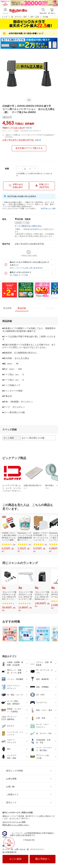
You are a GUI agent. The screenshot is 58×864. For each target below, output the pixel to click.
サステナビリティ (37, 849)
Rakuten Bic (18, 11)
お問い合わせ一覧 (22, 849)
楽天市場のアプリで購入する (29, 148)
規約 (54, 208)
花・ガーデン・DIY (19, 17)
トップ (4, 17)
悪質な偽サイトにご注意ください (15, 825)
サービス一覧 (7, 849)
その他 (45, 17)
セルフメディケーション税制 (14, 822)
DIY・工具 (34, 17)
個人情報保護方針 (9, 852)
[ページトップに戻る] (53, 854)
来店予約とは (46, 208)
